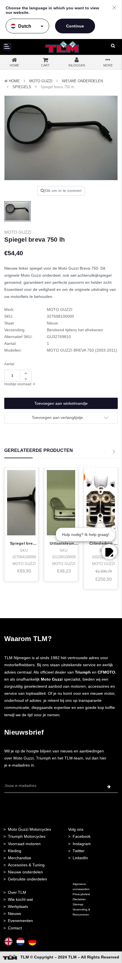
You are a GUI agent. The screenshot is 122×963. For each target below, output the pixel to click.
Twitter (79, 851)
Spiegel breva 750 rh (30, 543)
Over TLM (17, 892)
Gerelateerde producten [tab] (38, 450)
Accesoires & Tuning (26, 865)
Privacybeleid (81, 894)
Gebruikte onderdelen (27, 879)
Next (114, 452)
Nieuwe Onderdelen (82, 81)
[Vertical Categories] (7, 47)
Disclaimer (79, 899)
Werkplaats (18, 906)
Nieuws (14, 913)
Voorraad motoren (24, 843)
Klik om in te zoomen (63, 190)
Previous (105, 452)
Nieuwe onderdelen (25, 872)
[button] (109, 552)
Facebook (82, 836)
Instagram (82, 843)
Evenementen (20, 920)
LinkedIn (80, 858)
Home (14, 81)
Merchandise (19, 858)
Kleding (14, 851)
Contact (15, 928)
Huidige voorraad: (19, 384)
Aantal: (9, 364)
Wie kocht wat (20, 899)
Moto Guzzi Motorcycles (29, 829)
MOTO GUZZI (40, 81)
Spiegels (21, 87)
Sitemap (78, 904)
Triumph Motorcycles (26, 836)
